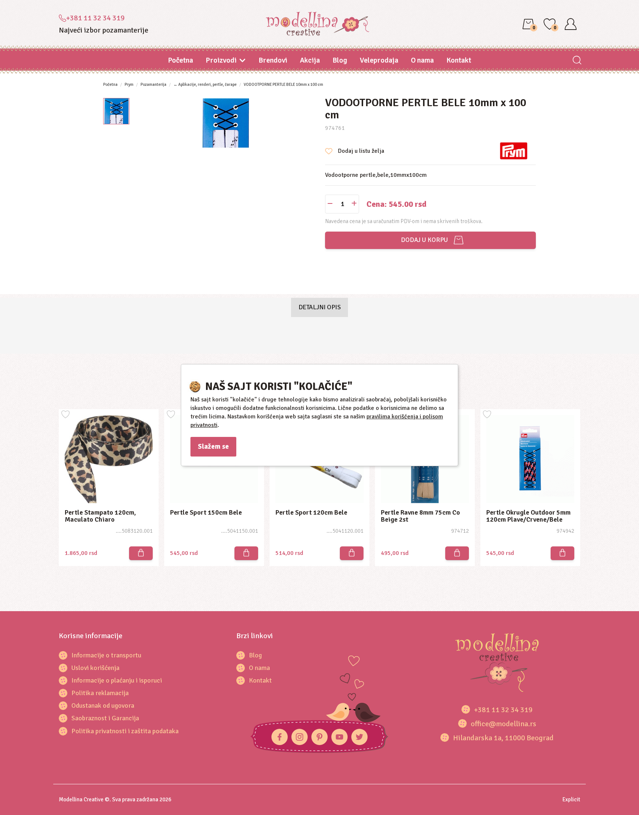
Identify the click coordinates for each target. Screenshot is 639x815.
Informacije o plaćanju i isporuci (116, 680)
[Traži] (576, 61)
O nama (422, 60)
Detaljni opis (319, 307)
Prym (129, 84)
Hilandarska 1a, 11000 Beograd (503, 737)
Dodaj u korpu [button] (423, 240)
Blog (339, 60)
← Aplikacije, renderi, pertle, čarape (205, 84)
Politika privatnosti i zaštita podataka (125, 731)
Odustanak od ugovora (102, 705)
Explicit (571, 799)
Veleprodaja (379, 60)
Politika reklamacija (100, 693)
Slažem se (213, 446)
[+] (354, 204)
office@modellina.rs (503, 723)
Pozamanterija (153, 84)
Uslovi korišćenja (95, 668)
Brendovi (272, 60)
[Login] (570, 24)
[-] (330, 204)
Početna (180, 60)
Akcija (310, 60)
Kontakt (458, 60)
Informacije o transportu (106, 655)
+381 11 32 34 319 (95, 18)
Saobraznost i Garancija (105, 718)
